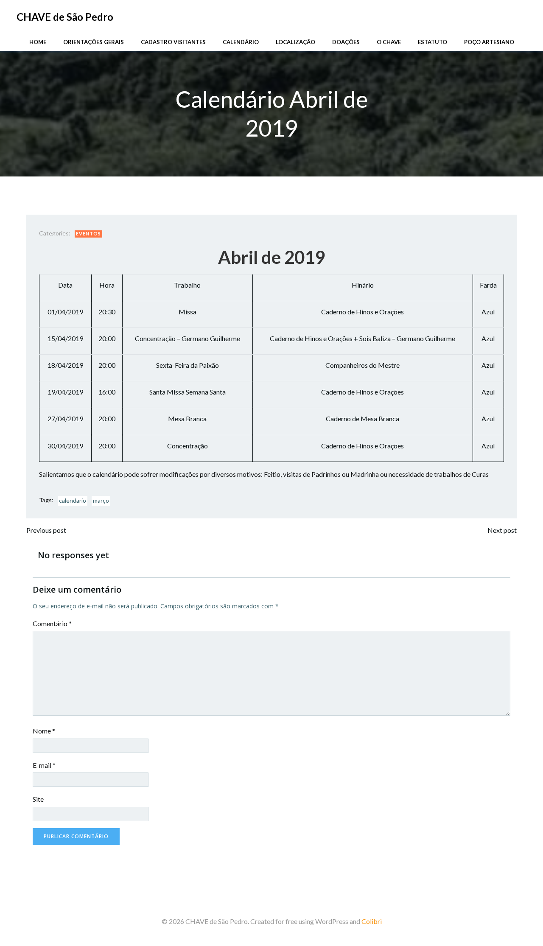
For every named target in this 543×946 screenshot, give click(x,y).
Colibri (371, 921)
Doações (346, 42)
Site (38, 799)
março (101, 500)
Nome (44, 731)
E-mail (44, 765)
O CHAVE (389, 42)
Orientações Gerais (93, 42)
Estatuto (432, 42)
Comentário (52, 623)
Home (37, 42)
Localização (295, 42)
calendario (72, 500)
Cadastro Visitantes (173, 42)
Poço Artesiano (489, 42)
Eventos (88, 233)
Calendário (241, 42)
